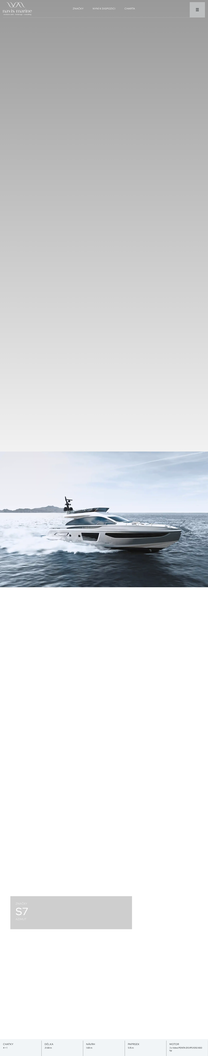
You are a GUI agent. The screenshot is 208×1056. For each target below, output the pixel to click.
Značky (78, 9)
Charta (130, 9)
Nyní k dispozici (104, 9)
